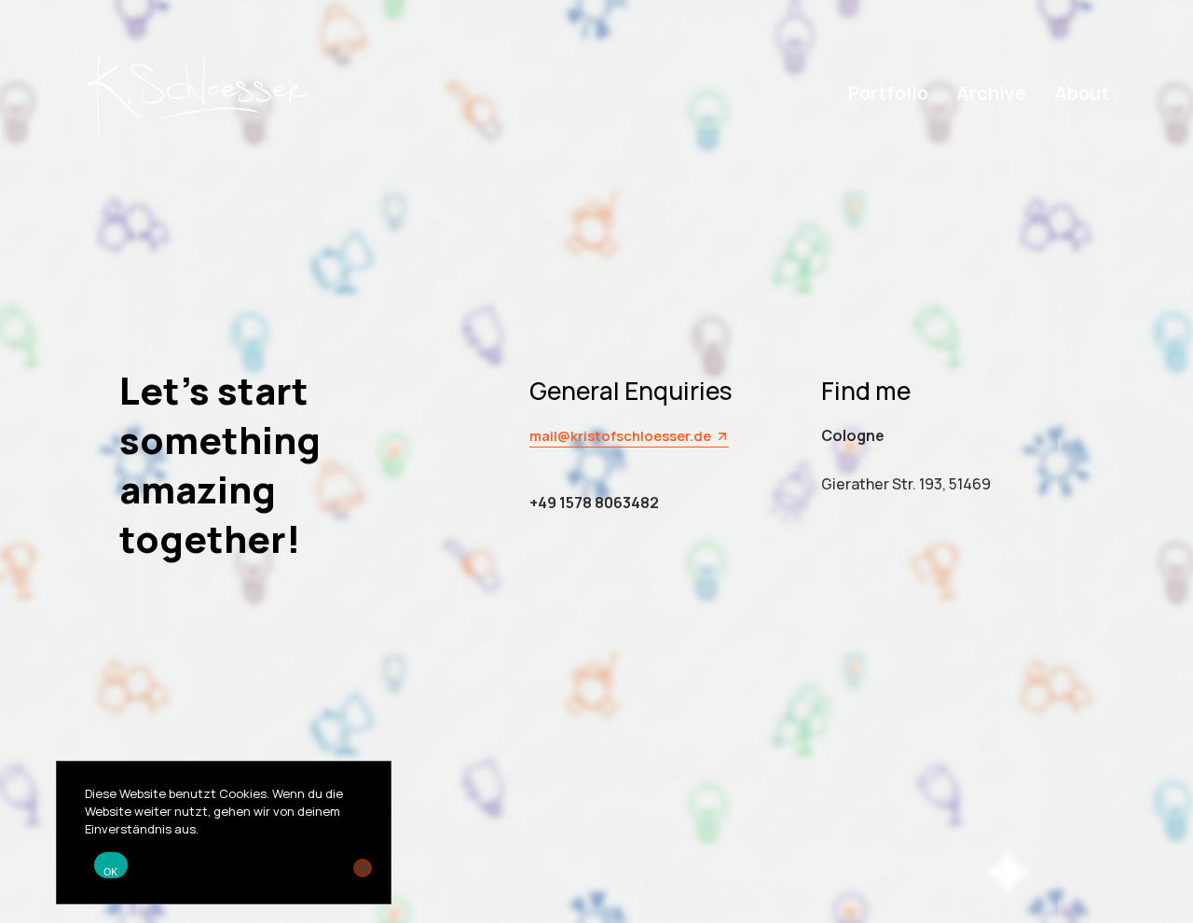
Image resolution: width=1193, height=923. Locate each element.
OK (110, 871)
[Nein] (362, 868)
